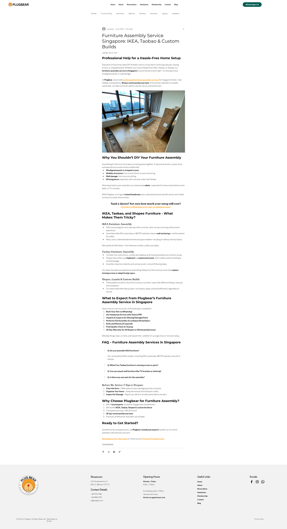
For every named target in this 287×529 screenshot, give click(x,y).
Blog (199, 503)
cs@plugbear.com (97, 500)
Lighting (164, 13)
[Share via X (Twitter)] (109, 452)
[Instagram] (257, 482)
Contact (200, 499)
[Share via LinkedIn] (114, 452)
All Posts (94, 13)
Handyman (154, 13)
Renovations (202, 489)
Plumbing (142, 13)
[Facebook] (252, 482)
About (199, 485)
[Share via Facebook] (103, 452)
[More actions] (183, 29)
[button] (143, 350)
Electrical (132, 13)
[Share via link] (119, 452)
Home (199, 481)
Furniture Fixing (106, 13)
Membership (202, 496)
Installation (175, 13)
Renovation (120, 13)
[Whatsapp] (263, 482)
